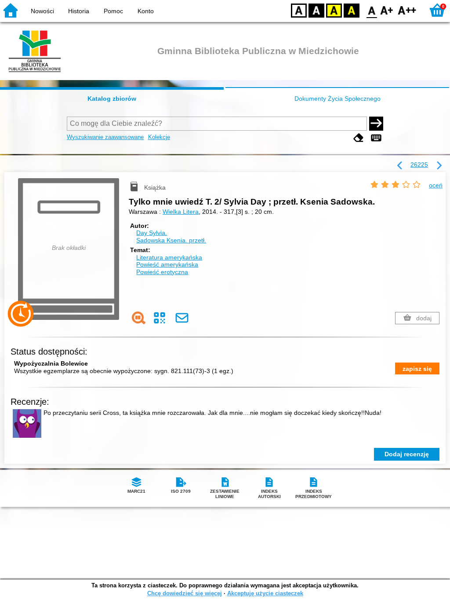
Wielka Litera (181, 211)
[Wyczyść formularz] (359, 137)
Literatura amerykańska (169, 257)
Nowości (42, 11)
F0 (372, 10)
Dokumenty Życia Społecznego (337, 98)
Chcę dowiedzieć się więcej (184, 593)
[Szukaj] (376, 124)
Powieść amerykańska (167, 264)
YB (334, 10)
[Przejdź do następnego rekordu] (439, 166)
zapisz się (417, 368)
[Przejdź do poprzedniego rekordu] (399, 166)
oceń (436, 185)
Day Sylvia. (151, 232)
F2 (407, 10)
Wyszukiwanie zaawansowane (105, 137)
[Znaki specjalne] (376, 137)
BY (351, 10)
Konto (146, 11)
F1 (387, 10)
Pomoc (113, 11)
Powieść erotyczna (162, 271)
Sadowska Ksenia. (171, 240)
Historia (78, 11)
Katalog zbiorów (111, 98)
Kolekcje (159, 137)
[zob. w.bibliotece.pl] (138, 317)
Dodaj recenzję (407, 454)
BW (316, 10)
